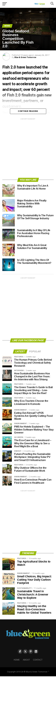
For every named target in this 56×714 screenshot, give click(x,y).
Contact (37, 660)
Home (17, 660)
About (26, 660)
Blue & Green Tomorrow (25, 57)
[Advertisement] (28, 148)
